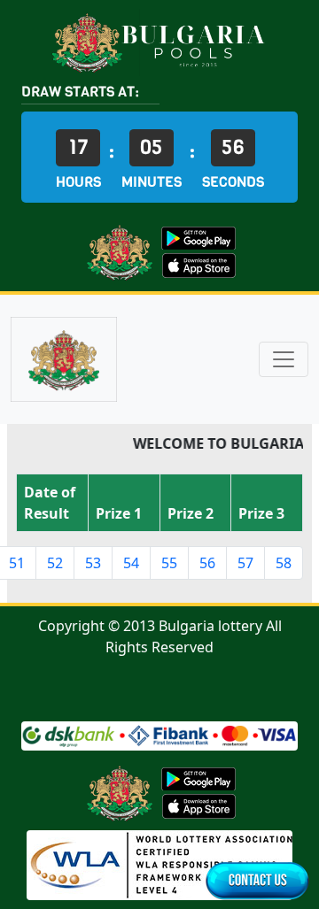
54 (131, 563)
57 (245, 563)
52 (55, 563)
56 (207, 563)
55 (169, 563)
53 (93, 563)
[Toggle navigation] (283, 359)
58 (284, 563)
